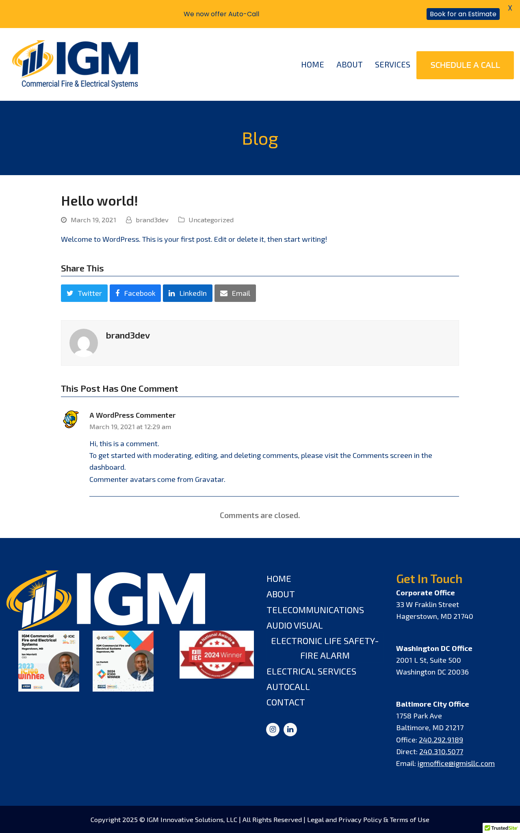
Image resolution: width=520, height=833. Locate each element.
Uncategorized (211, 219)
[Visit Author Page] (83, 342)
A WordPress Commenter (132, 414)
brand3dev (152, 219)
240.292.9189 (441, 739)
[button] (84, 293)
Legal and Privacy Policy (344, 819)
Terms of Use (409, 819)
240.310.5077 (441, 751)
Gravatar (209, 479)
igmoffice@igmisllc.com (456, 763)
